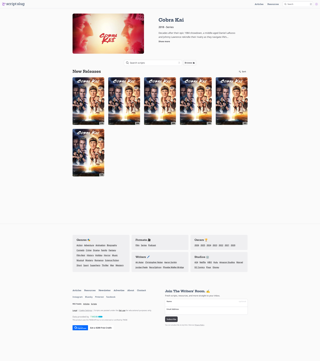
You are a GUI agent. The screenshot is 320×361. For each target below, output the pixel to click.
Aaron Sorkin (170, 262)
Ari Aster (140, 262)
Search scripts (154, 62)
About (130, 290)
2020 (233, 245)
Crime (89, 250)
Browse (188, 62)
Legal (75, 310)
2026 (197, 245)
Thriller (105, 265)
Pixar (208, 267)
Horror (107, 255)
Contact (141, 290)
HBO (209, 262)
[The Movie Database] (95, 316)
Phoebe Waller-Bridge (173, 267)
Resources (273, 4)
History (90, 255)
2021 (227, 245)
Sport (86, 265)
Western (120, 265)
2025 (203, 245)
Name (206, 301)
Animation (100, 245)
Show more (164, 41)
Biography (112, 245)
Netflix (203, 262)
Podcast (152, 245)
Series (144, 245)
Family (104, 250)
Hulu (215, 262)
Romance (99, 260)
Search (299, 4)
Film (137, 245)
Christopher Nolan (154, 262)
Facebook (110, 297)
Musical (80, 260)
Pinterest (99, 297)
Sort (244, 71)
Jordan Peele (142, 267)
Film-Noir (81, 255)
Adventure (89, 245)
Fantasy (112, 250)
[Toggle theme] (316, 4)
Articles (259, 4)
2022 (221, 245)
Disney (216, 267)
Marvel (239, 262)
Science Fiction (112, 260)
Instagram (78, 297)
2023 (215, 245)
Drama (96, 250)
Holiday (98, 255)
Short (79, 265)
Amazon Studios (227, 262)
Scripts (94, 304)
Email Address (173, 309)
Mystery (89, 260)
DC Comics (200, 267)
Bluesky (89, 297)
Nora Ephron (155, 267)
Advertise (119, 290)
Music (115, 255)
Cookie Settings (85, 310)
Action (80, 245)
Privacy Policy (199, 325)
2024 (209, 245)
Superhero (95, 265)
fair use (122, 310)
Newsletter (105, 290)
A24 (196, 262)
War (112, 265)
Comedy (80, 250)
